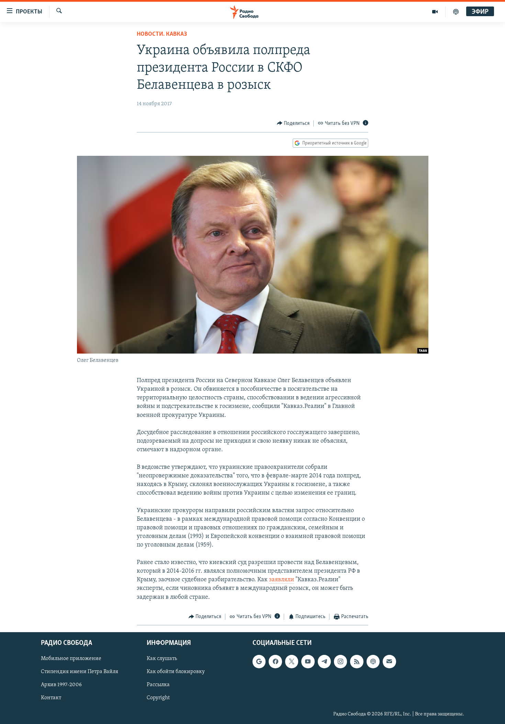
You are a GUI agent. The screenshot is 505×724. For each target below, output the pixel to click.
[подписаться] (389, 661)
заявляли (281, 580)
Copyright (158, 698)
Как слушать (162, 659)
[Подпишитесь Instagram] (340, 661)
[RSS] (356, 661)
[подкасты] (456, 12)
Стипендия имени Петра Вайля (79, 672)
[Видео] (435, 12)
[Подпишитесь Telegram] (324, 661)
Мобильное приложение (71, 659)
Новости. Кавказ (162, 34)
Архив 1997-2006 (61, 685)
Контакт (51, 698)
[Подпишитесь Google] (259, 661)
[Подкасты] (373, 661)
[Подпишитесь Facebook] (275, 661)
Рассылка (158, 685)
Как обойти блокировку (176, 672)
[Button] (293, 123)
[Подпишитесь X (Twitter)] (291, 661)
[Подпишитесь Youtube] (307, 661)
